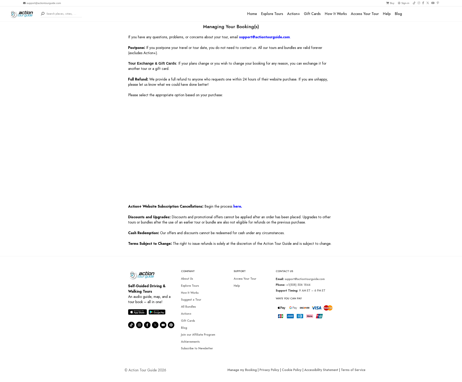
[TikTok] (414, 3)
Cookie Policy (292, 370)
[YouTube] (433, 3)
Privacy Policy (269, 370)
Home (252, 13)
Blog (398, 13)
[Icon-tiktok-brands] (131, 325)
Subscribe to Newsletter (197, 348)
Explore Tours (272, 13)
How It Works (336, 13)
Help (387, 13)
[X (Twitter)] (427, 3)
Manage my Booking (242, 370)
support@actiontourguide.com (44, 3)
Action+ (293, 13)
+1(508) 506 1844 (298, 285)
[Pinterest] (438, 3)
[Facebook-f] (147, 325)
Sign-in (405, 3)
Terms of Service (353, 370)
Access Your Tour (365, 13)
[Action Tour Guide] (22, 13)
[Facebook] (423, 3)
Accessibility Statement (321, 370)
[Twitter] (155, 325)
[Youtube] (163, 325)
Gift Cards (312, 13)
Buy (392, 3)
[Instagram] (419, 3)
